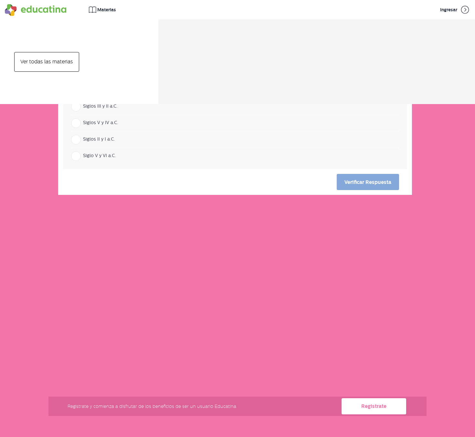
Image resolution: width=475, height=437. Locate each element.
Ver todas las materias (46, 62)
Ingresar (449, 9)
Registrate (373, 406)
